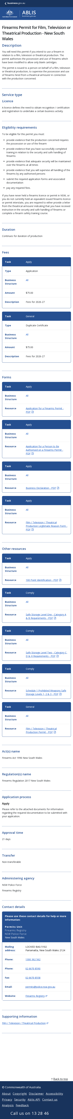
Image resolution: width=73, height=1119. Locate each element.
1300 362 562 (32, 959)
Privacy (7, 1099)
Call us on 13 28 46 (30, 1113)
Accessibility (54, 1094)
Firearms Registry (36, 996)
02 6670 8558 (32, 977)
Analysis (8, 1105)
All (27, 280)
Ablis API (34, 1099)
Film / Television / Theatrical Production (25, 1023)
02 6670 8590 (32, 968)
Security (20, 1099)
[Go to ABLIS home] (19, 13)
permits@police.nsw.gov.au (40, 986)
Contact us (50, 1099)
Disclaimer (36, 1094)
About (6, 1094)
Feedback (22, 1105)
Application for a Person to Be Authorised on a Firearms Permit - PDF (44, 450)
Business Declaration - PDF (42, 488)
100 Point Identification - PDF (43, 580)
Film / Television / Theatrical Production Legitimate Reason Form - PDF (46, 526)
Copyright (20, 1094)
